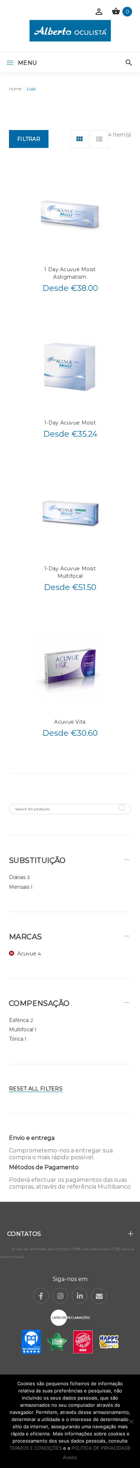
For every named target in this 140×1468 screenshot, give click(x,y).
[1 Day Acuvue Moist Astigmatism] (70, 214)
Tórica (16, 1039)
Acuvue (26, 953)
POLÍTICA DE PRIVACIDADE (101, 1448)
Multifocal (21, 1029)
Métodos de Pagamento (44, 1167)
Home (15, 88)
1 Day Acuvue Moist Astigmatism (69, 273)
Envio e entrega (32, 1137)
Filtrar (28, 139)
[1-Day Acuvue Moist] (70, 368)
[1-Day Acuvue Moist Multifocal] (70, 513)
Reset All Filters (35, 1088)
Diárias (17, 877)
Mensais (19, 887)
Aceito (70, 1457)
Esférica (19, 1020)
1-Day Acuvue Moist (70, 422)
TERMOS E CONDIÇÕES (35, 1448)
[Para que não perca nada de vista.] (70, 31)
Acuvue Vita (69, 722)
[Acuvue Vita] (70, 667)
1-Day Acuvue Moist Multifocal (70, 572)
